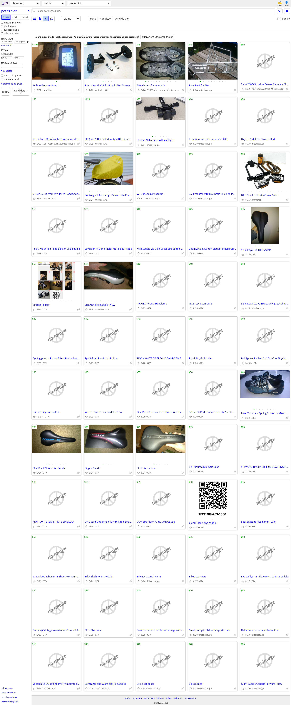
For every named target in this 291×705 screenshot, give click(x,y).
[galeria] (46, 18)
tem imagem (10, 26)
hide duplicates (11, 33)
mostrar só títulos (13, 22)
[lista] (34, 18)
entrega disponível (13, 75)
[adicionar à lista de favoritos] (34, 90)
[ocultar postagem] (78, 90)
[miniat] (40, 18)
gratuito (8, 53)
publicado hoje (11, 29)
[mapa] (52, 18)
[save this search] (287, 11)
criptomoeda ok (11, 79)
